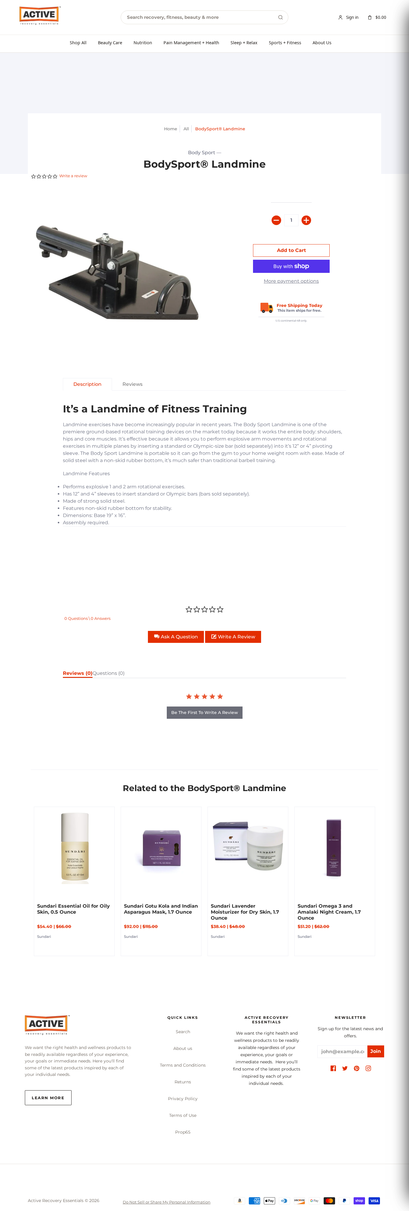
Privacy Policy (183, 1098)
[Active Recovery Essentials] (47, 1027)
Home (170, 129)
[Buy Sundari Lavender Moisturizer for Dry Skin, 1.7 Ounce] (248, 847)
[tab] (87, 384)
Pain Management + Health (191, 42)
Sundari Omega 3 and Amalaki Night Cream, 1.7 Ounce (329, 912)
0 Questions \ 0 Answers (87, 618)
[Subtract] (276, 220)
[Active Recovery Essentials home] (40, 17)
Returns (183, 1082)
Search (183, 1031)
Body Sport (201, 152)
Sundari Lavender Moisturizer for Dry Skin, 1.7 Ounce (245, 912)
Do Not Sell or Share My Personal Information (166, 1202)
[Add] (306, 220)
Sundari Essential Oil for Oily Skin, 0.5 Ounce (73, 909)
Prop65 (182, 1132)
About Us (322, 42)
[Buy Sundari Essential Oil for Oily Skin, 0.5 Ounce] (74, 847)
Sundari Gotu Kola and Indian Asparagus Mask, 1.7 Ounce (161, 909)
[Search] (280, 17)
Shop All (78, 42)
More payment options (291, 281)
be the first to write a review (204, 712)
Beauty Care (110, 42)
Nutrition (143, 42)
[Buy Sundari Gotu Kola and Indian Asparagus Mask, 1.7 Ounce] (161, 847)
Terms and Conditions (183, 1065)
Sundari (44, 936)
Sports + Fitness (285, 42)
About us (182, 1048)
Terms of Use (182, 1115)
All (186, 129)
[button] (176, 637)
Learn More (48, 1097)
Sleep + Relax (244, 42)
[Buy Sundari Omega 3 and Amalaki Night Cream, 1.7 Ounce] (335, 847)
